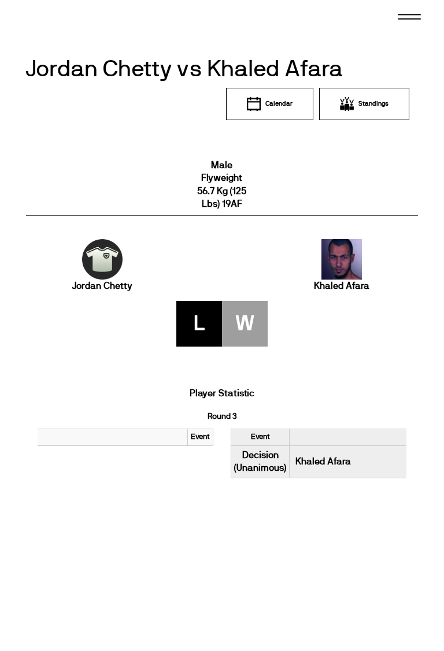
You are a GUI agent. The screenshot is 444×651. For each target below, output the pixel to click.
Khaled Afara (341, 286)
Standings (373, 104)
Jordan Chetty (102, 286)
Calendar (279, 104)
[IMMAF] (60, 24)
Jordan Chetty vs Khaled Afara (184, 69)
